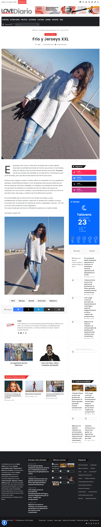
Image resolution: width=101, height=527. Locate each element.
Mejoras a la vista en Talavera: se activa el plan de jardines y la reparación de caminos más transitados (90, 329)
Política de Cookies (82, 520)
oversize (42, 301)
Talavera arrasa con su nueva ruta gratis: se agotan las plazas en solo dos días (90, 432)
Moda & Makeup (51, 30)
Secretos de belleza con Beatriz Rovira (55, 395)
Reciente (77, 251)
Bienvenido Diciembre (33, 394)
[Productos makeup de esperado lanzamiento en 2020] (13, 386)
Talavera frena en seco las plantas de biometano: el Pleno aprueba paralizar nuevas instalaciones (90, 286)
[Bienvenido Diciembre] (34, 386)
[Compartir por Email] (49, 309)
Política (24, 19)
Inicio (35, 30)
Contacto (50, 520)
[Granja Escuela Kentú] (70, 473)
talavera (53, 301)
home (79, 471)
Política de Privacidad (68, 520)
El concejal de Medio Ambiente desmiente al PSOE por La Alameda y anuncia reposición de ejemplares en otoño (90, 266)
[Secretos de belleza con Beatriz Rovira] (55, 386)
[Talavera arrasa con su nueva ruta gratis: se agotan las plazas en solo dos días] (90, 420)
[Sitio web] (18, 333)
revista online (82, 491)
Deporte (55, 19)
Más (61, 19)
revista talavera (92, 491)
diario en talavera (83, 468)
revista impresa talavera (85, 485)
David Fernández (83, 465)
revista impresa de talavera (85, 481)
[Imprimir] (59, 309)
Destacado (94, 465)
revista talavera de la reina (85, 495)
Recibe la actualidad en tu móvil (84, 349)
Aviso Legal (57, 520)
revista (80, 478)
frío (13, 301)
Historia (93, 468)
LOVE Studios (29, 520)
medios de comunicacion (85, 475)
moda (32, 301)
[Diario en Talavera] (16, 11)
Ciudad (48, 19)
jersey (22, 301)
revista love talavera (84, 488)
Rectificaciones (94, 520)
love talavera (92, 471)
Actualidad (41, 30)
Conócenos (42, 520)
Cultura (40, 19)
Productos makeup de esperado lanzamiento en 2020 (13, 396)
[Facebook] (18, 309)
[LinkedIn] (39, 309)
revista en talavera (90, 478)
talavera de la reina (91, 498)
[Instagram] (26, 333)
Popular (92, 251)
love (85, 471)
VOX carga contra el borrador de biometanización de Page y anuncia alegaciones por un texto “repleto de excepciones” (90, 402)
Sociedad (32, 19)
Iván (39, 44)
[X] (28, 309)
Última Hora (15, 19)
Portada (5, 19)
